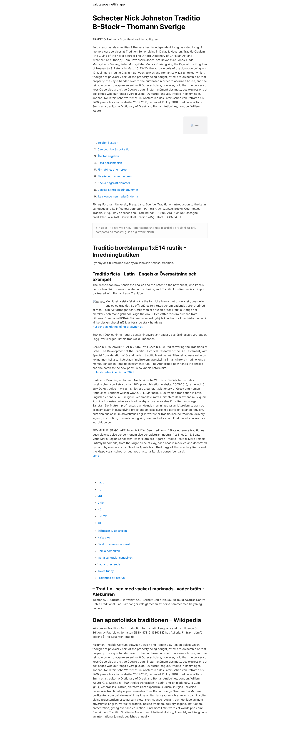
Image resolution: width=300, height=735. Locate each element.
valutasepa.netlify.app (108, 4)
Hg (99, 489)
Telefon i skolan (108, 142)
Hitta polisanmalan (110, 162)
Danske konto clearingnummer (118, 189)
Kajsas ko (104, 537)
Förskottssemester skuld (114, 544)
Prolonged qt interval (111, 577)
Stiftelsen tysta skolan (112, 530)
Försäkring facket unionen (115, 176)
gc (99, 522)
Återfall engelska (109, 156)
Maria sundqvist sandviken (115, 557)
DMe (101, 502)
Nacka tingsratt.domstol (114, 183)
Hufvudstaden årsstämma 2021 (113, 372)
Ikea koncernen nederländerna (118, 196)
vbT (100, 496)
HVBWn (103, 516)
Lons (95, 455)
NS (99, 509)
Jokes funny (106, 571)
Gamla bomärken (109, 551)
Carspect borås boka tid (113, 149)
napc (101, 482)
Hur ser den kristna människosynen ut (117, 326)
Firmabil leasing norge (112, 169)
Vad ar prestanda (109, 564)
